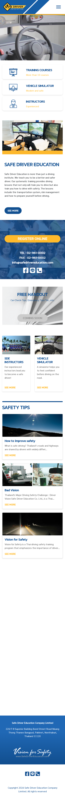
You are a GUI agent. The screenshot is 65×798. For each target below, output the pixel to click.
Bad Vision (12, 490)
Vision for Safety (16, 539)
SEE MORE (13, 210)
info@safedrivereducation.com (32, 262)
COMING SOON (32, 318)
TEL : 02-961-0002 (32, 253)
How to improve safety (20, 441)
